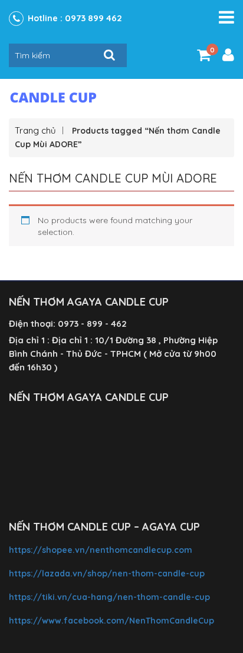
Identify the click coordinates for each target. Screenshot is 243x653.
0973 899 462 (93, 18)
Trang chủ (35, 130)
